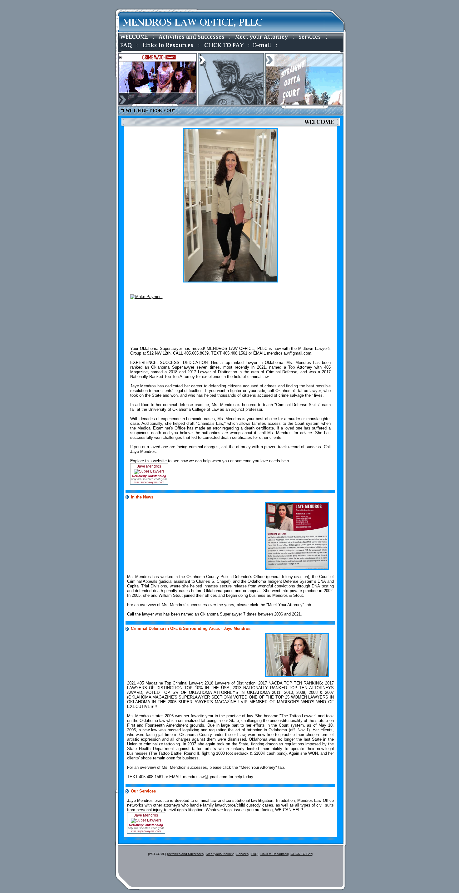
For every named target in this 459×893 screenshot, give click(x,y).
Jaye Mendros (158, 326)
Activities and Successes (186, 854)
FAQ (254, 854)
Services (242, 854)
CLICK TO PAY (301, 854)
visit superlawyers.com (149, 482)
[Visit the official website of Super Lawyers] (158, 342)
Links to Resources (274, 854)
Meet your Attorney (220, 854)
